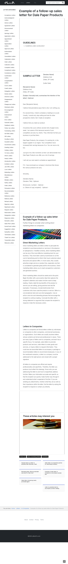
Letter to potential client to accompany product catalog (52, 487)
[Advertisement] (42, 29)
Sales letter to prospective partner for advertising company (53, 463)
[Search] (63, 2)
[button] (29, 2)
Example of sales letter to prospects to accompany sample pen (53, 473)
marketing (45, 456)
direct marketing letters (33, 456)
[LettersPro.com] (10, 3)
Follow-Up (23, 456)
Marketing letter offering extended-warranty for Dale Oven (30, 472)
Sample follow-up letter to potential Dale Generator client (29, 463)
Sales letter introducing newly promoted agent (28, 481)
